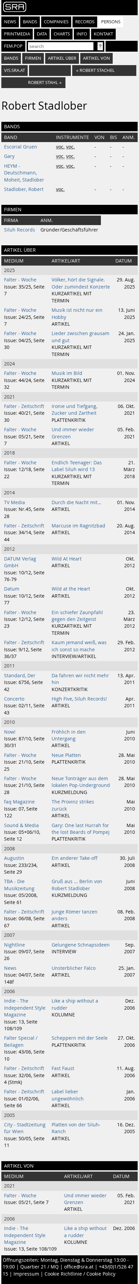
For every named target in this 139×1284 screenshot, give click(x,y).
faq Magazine (19, 802)
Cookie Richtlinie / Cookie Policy (80, 1274)
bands (11, 58)
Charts (62, 34)
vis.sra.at (14, 70)
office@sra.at (78, 1267)
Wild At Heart (67, 559)
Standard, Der (19, 676)
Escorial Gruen (20, 147)
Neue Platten (66, 755)
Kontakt (103, 34)
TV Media (14, 502)
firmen (33, 58)
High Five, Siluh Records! (79, 699)
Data (42, 34)
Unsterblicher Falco (73, 968)
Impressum (26, 1274)
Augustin (14, 858)
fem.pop (13, 46)
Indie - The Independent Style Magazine (25, 1008)
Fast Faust (63, 1068)
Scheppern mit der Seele (80, 1038)
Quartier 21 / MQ (39, 1267)
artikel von (96, 58)
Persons (110, 22)
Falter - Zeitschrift (24, 406)
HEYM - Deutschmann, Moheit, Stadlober (24, 173)
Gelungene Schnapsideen (81, 945)
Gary (9, 156)
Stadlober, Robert (24, 189)
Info (82, 34)
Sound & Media (21, 825)
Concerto (14, 699)
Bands (30, 22)
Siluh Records (19, 230)
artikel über (62, 58)
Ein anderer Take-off (75, 858)
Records (84, 22)
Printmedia (17, 34)
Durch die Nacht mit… (76, 502)
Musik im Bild (67, 373)
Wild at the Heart (71, 589)
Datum (11, 589)
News (10, 22)
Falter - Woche (20, 280)
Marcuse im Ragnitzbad (78, 526)
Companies (56, 22)
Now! (10, 732)
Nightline (14, 945)
